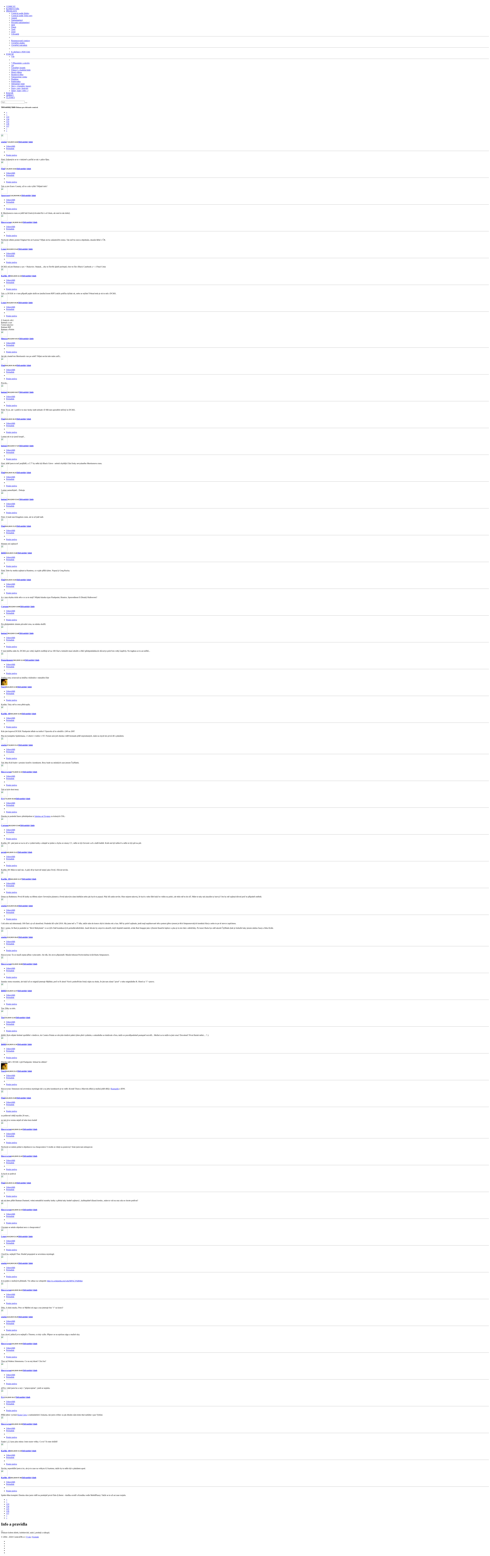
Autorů (14, 18)
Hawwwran (6, 222)
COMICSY (11, 6)
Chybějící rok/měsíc (19, 45)
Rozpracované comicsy (20, 41)
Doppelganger (7, 660)
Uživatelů (15, 34)
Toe (2, 1017)
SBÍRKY (10, 95)
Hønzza (4, 339)
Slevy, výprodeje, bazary (21, 86)
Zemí (13, 32)
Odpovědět (10, 146)
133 (7, 117)
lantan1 (4, 392)
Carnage (5, 606)
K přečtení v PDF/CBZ (20, 52)
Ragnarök (115, 1089)
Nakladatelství (17, 20)
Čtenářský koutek (18, 68)
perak (3, 852)
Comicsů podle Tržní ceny (21, 16)
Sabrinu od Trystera (42, 816)
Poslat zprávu (11, 155)
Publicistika (16, 81)
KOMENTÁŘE (12, 9)
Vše (12, 56)
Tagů (13, 29)
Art (12, 65)
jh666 (3, 553)
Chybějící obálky (18, 43)
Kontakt (35, 1537)
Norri (3, 687)
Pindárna (14, 79)
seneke (4, 142)
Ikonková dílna (17, 74)
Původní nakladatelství (20, 22)
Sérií (13, 25)
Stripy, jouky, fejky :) (19, 91)
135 (7, 121)
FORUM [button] (10, 54)
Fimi (3, 169)
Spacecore (5, 195)
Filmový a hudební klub (20, 70)
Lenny (4, 249)
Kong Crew (22, 1415)
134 (7, 119)
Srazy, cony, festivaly (19, 88)
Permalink (10, 148)
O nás (28, 1537)
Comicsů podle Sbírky (20, 13)
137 (7, 126)
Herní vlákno (16, 72)
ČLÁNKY (10, 97)
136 (7, 124)
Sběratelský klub (18, 84)
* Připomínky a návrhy (20, 63)
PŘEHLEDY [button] (11, 11)
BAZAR (9, 93)
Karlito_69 (5, 276)
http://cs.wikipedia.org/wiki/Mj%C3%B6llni (65, 1281)
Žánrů (13, 27)
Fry (2, 799)
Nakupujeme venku (19, 77)
